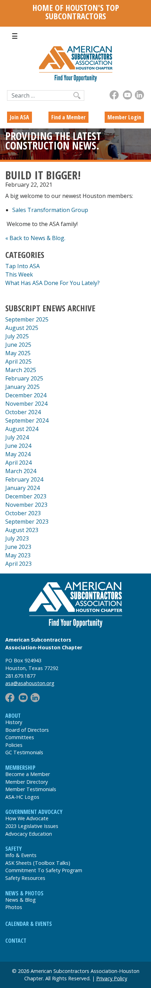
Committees (19, 737)
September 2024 (26, 420)
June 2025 (18, 345)
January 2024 (22, 488)
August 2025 (21, 328)
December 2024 (25, 395)
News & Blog (20, 899)
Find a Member (68, 117)
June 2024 (18, 446)
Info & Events (21, 855)
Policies (13, 745)
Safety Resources (25, 878)
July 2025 (17, 336)
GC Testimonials (24, 752)
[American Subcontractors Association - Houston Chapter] (75, 605)
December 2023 (25, 496)
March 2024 (20, 471)
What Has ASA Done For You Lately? (52, 283)
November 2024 (26, 403)
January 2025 (22, 387)
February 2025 (24, 378)
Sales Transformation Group (50, 210)
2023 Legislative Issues (31, 826)
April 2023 (18, 564)
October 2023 (23, 513)
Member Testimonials (30, 789)
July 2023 (17, 538)
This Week (19, 274)
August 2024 (21, 429)
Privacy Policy (111, 978)
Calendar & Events (28, 924)
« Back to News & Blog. (35, 238)
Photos (13, 907)
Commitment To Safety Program (43, 870)
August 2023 (21, 530)
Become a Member (27, 774)
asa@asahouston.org (29, 683)
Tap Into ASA (22, 266)
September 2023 (26, 521)
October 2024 (23, 412)
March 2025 (20, 370)
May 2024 (18, 454)
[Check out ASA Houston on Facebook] (114, 95)
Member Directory (26, 781)
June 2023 (18, 547)
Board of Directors (27, 730)
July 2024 (17, 437)
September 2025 (26, 319)
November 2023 (26, 505)
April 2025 (18, 361)
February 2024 (24, 479)
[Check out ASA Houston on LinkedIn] (139, 95)
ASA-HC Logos (22, 797)
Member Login (124, 117)
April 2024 (18, 462)
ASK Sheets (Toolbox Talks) (37, 863)
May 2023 (18, 555)
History (13, 722)
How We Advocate (26, 818)
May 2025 (18, 353)
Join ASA (19, 117)
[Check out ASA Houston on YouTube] (127, 95)
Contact (15, 940)
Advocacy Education (28, 833)
